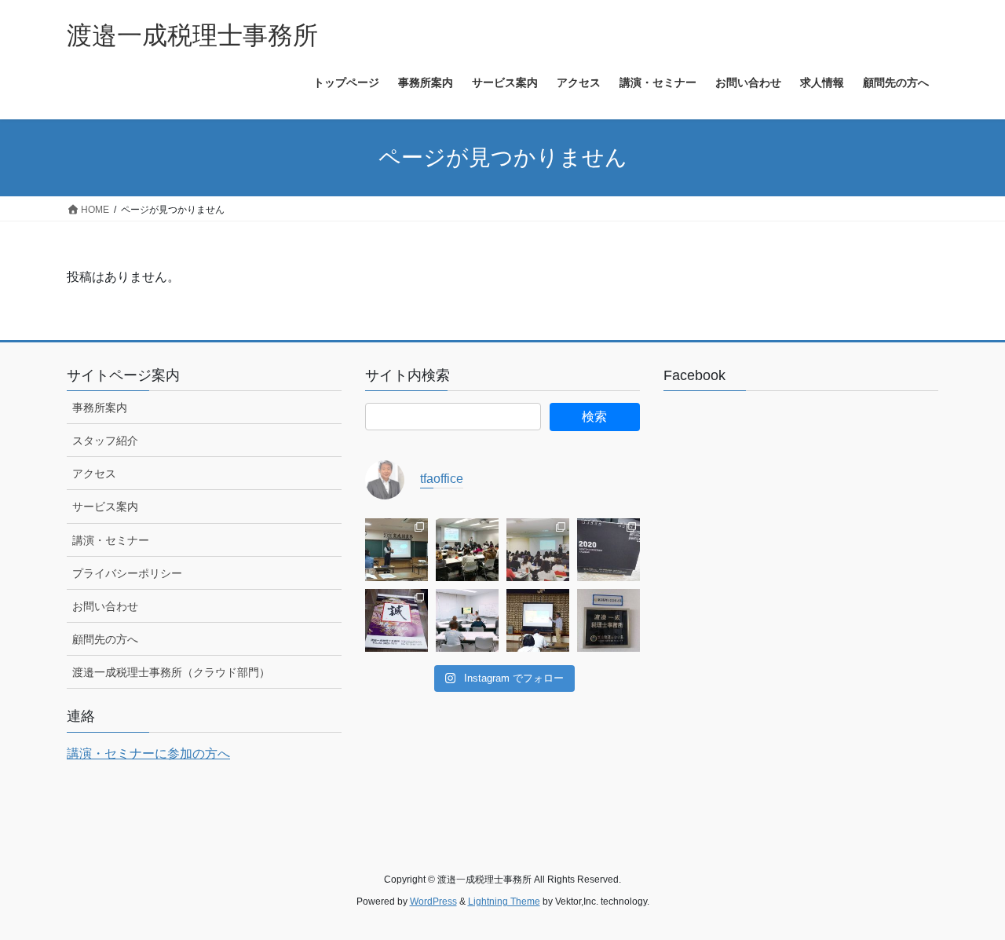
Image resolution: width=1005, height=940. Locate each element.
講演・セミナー (110, 540)
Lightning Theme (504, 901)
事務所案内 (99, 407)
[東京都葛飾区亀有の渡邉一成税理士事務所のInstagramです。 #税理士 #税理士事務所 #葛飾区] (608, 620)
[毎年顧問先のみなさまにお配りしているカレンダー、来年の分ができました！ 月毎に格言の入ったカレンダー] (396, 620)
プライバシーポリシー (127, 573)
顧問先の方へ (105, 639)
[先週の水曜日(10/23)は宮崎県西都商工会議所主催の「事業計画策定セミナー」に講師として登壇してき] (537, 620)
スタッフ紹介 (105, 440)
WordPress (433, 901)
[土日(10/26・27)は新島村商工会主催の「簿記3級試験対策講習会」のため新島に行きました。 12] (467, 620)
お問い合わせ (105, 606)
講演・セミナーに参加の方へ (148, 753)
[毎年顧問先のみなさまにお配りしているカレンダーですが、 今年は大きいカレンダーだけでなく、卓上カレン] (608, 549)
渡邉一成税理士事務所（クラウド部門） (171, 672)
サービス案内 (105, 506)
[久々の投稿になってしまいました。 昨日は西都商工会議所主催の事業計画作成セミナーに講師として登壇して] (396, 549)
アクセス (94, 473)
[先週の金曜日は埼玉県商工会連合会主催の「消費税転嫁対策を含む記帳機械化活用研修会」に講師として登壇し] (537, 549)
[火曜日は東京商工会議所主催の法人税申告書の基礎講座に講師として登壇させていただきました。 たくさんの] (467, 549)
